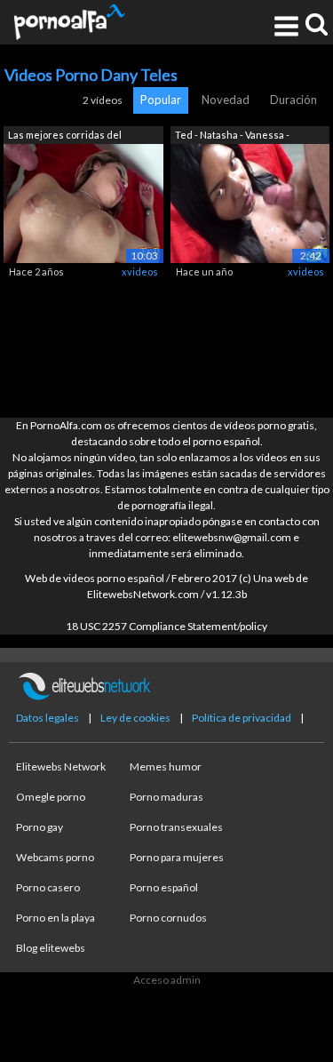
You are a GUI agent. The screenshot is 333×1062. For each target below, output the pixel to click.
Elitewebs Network (61, 766)
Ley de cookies (135, 717)
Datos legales (47, 717)
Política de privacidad (241, 717)
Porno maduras (166, 796)
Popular (160, 99)
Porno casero (48, 887)
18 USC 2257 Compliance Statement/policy (166, 626)
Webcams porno (55, 857)
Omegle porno (50, 796)
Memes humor (166, 766)
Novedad (226, 99)
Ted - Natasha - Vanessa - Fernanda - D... (232, 136)
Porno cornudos (168, 917)
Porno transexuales (176, 827)
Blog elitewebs (50, 947)
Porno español (164, 887)
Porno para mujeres (177, 857)
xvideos (140, 271)
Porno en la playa (55, 917)
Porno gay (39, 827)
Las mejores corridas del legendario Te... (65, 136)
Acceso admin (167, 979)
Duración (293, 99)
